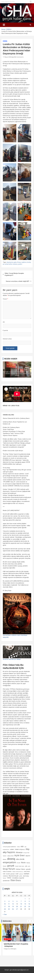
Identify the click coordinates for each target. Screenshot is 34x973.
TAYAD (9, 878)
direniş (11, 858)
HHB (4, 874)
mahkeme (5, 876)
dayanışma (10, 262)
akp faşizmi (9, 852)
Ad (4, 322)
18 (9, 906)
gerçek (10, 865)
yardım (20, 264)
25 (9, 909)
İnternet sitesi (7, 339)
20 (17, 906)
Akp (27, 849)
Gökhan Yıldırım (20, 869)
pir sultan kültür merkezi (10, 264)
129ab (18, 846)
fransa (28, 862)
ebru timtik (20, 859)
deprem (28, 856)
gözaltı (28, 869)
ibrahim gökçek (10, 874)
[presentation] (28, 921)
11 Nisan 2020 (7, 57)
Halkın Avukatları (7, 871)
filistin (23, 863)
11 (9, 904)
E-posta (5, 330)
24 (5, 909)
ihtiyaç (19, 262)
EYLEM (18, 862)
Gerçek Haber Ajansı (19, 866)
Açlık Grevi (19, 855)
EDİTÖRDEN (7, 939)
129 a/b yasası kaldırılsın (9, 846)
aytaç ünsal (10, 855)
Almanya (19, 852)
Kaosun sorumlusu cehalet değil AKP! (17, 281)
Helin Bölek (27, 871)
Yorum (5, 299)
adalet (12, 849)
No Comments (19, 57)
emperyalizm (9, 862)
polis (20, 876)
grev (29, 866)
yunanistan (6, 880)
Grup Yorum (9, 869)
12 (13, 904)
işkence (21, 874)
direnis (4, 859)
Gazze (4, 866)
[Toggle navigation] (3, 25)
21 (21, 906)
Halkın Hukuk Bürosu (17, 871)
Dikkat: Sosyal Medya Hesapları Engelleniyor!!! (14, 274)
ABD (22, 846)
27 (17, 909)
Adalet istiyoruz (20, 849)
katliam (26, 874)
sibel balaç (26, 876)
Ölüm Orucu (15, 880)
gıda (15, 262)
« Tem (5, 914)
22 (25, 906)
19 (13, 906)
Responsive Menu (31, 1)
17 (5, 906)
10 (5, 904)
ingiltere (24, 262)
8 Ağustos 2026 (8, 949)
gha (13, 57)
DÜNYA (5, 41)
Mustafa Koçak (13, 876)
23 (29, 906)
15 (25, 904)
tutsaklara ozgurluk (18, 878)
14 (21, 904)
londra (29, 262)
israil (16, 874)
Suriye (4, 878)
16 (29, 904)
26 (13, 909)
